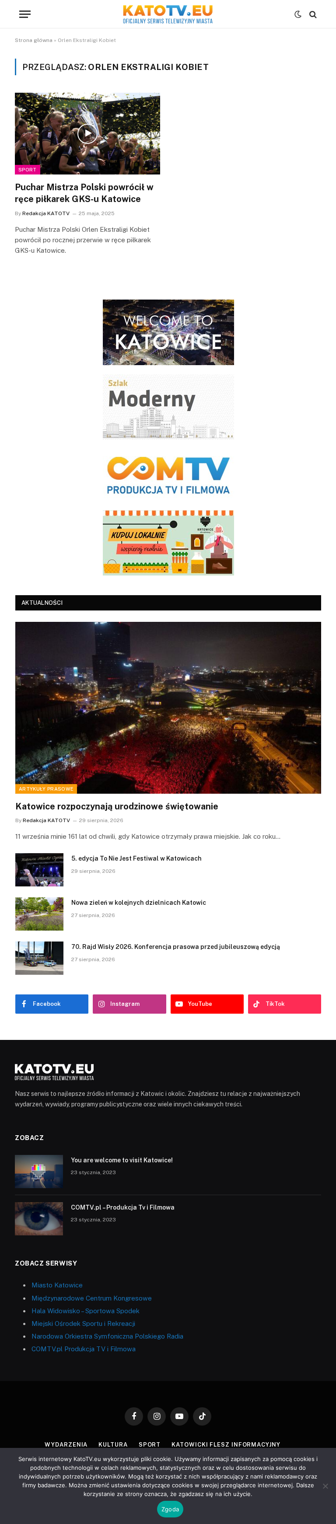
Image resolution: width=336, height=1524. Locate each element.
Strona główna (33, 40)
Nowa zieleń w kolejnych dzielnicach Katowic (138, 902)
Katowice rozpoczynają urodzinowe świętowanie (116, 806)
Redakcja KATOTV (46, 213)
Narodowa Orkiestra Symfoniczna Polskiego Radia (107, 1336)
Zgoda (170, 1509)
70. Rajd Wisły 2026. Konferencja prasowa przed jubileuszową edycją (175, 946)
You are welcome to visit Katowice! (122, 1160)
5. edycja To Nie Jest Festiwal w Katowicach (136, 858)
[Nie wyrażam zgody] (325, 1486)
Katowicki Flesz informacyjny (226, 1444)
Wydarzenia (66, 1444)
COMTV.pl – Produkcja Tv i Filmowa (123, 1207)
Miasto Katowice (57, 1285)
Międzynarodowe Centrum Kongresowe (92, 1298)
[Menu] (25, 14)
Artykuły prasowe (46, 789)
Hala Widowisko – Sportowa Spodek (86, 1311)
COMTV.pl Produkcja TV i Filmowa (84, 1349)
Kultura (112, 1444)
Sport (27, 169)
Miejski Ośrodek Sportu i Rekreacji (83, 1323)
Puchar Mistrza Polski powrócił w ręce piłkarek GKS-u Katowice (84, 193)
